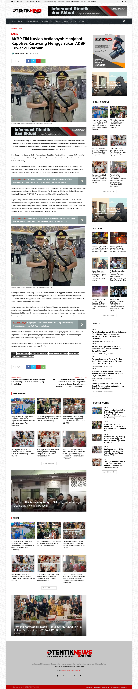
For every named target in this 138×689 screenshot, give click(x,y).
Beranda (14, 29)
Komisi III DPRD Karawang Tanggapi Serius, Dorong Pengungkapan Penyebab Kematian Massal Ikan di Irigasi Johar (117, 305)
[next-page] (96, 395)
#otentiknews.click (23, 353)
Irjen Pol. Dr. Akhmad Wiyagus (58, 353)
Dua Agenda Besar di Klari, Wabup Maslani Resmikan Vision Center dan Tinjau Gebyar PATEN (23, 453)
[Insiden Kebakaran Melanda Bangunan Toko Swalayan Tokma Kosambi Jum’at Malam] (118, 238)
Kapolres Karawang (18, 356)
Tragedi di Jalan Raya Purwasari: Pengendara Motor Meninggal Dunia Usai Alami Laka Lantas (100, 249)
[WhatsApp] (43, 61)
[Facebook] (115, 1)
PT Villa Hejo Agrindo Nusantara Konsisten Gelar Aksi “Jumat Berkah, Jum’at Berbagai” (49, 419)
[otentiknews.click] (13, 53)
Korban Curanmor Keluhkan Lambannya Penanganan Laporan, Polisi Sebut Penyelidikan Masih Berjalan (99, 275)
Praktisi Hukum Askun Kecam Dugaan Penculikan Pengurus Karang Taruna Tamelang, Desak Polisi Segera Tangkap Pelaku (118, 275)
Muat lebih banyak (48, 463)
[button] (124, 21)
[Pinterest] (38, 61)
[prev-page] (93, 395)
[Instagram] (117, 1)
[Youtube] (125, 1)
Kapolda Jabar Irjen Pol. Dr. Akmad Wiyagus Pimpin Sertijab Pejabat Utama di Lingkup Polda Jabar (28, 382)
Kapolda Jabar (74, 353)
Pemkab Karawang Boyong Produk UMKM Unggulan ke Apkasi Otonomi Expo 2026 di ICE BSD (74, 420)
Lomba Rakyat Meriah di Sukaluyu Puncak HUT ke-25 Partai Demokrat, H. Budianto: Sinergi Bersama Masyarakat (46, 502)
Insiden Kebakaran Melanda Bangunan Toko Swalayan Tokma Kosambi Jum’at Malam (118, 249)
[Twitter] (120, 1)
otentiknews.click (21, 53)
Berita (20, 29)
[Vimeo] (122, 1)
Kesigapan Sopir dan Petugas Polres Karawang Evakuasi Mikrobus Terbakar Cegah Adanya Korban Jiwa (99, 304)
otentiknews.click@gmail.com (71, 670)
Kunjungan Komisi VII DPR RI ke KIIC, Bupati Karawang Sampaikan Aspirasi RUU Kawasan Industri (48, 453)
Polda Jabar (29, 356)
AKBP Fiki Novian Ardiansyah (39, 353)
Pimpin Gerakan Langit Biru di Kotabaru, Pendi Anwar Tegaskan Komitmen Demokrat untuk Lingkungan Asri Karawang (22, 421)
